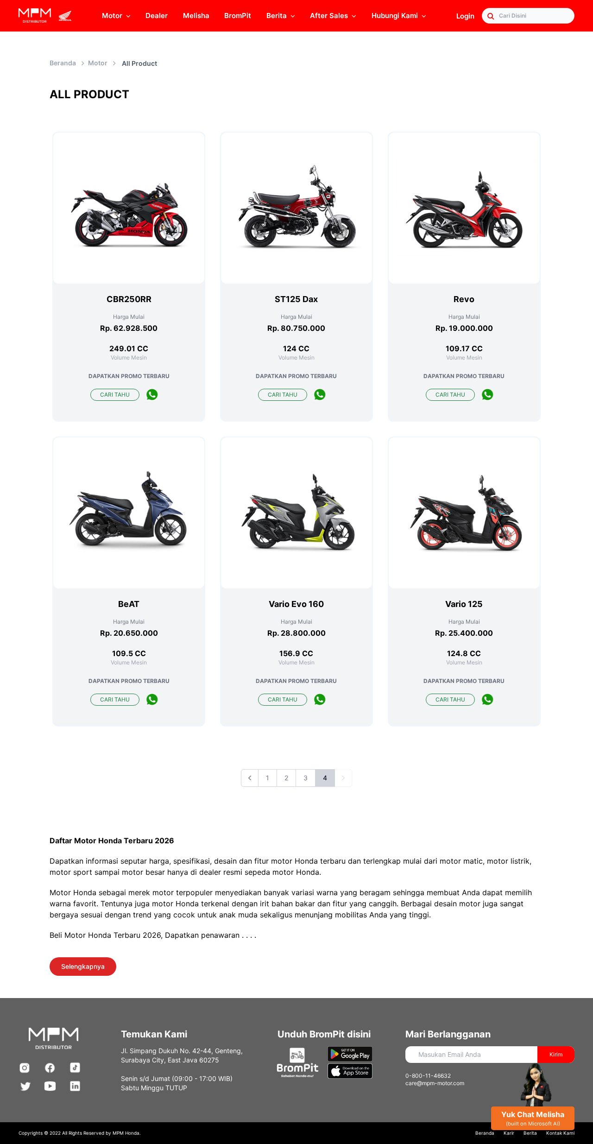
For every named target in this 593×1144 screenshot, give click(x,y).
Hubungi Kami (395, 15)
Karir (509, 1133)
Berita (530, 1133)
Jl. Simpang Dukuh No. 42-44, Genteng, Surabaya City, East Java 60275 (182, 1055)
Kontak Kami (560, 1133)
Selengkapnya (83, 966)
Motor (112, 15)
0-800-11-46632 (428, 1075)
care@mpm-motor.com (434, 1083)
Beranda (63, 63)
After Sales (329, 15)
